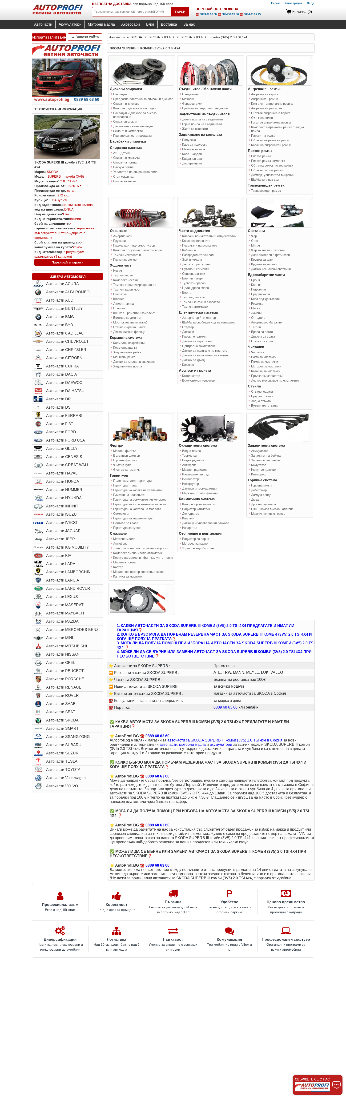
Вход (310, 3)
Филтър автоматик (126, 469)
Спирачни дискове (126, 103)
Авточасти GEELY (62, 448)
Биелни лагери (192, 278)
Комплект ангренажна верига (272, 103)
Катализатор (191, 376)
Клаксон (188, 365)
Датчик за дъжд (193, 360)
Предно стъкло (262, 396)
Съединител (191, 94)
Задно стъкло (261, 401)
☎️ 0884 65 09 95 (250, 14)
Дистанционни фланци (129, 332)
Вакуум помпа (123, 167)
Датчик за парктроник (197, 341)
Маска (255, 308)
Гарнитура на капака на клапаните (137, 490)
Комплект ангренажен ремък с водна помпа (277, 129)
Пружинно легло (125, 259)
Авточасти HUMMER (64, 490)
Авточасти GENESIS (64, 457)
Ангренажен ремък (264, 99)
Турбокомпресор (193, 283)
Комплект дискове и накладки (134, 108)
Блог (150, 24)
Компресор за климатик (199, 504)
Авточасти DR (58, 399)
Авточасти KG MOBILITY (67, 547)
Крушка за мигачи (264, 264)
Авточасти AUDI (60, 300)
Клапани (188, 518)
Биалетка (120, 294)
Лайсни (256, 313)
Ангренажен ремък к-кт (267, 108)
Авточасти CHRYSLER (66, 350)
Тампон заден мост (127, 289)
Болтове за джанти (127, 317)
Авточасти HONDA (62, 481)
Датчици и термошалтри (199, 488)
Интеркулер (190, 484)
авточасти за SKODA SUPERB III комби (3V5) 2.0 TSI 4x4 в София (224, 740)
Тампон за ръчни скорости (201, 302)
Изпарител (189, 528)
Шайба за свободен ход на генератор (208, 322)
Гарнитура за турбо (127, 528)
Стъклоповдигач (262, 391)
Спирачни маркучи (126, 157)
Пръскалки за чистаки (266, 376)
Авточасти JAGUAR (63, 531)
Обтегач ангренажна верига (270, 113)
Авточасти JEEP (60, 539)
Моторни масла (101, 24)
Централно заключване (199, 346)
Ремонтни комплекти (128, 131)
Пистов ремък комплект (268, 161)
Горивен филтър (125, 460)
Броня (255, 280)
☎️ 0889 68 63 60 (206, 14)
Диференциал (192, 163)
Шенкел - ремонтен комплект (134, 313)
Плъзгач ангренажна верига (271, 122)
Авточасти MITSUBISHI (66, 646)
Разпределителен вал (198, 255)
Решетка (257, 303)
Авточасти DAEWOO (64, 383)
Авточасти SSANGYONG (68, 737)
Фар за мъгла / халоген (268, 250)
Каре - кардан (192, 154)
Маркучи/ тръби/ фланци (199, 493)
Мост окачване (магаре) (130, 322)
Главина (119, 308)
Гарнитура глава (125, 485)
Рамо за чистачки (263, 357)
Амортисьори (122, 236)
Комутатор (258, 465)
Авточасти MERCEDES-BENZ (72, 630)
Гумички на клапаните (129, 495)
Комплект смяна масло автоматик (137, 553)
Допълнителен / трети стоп (270, 255)
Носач (117, 270)
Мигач (255, 245)
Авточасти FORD (61, 432)
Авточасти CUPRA (62, 366)
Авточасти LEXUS (62, 597)
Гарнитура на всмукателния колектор (139, 499)
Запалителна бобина (266, 455)
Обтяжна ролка (262, 118)
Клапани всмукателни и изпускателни (209, 236)
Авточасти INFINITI (62, 506)
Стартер (188, 327)
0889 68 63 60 (225, 707)
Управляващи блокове (198, 548)
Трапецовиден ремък (266, 190)
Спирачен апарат (125, 121)
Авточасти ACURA (62, 284)
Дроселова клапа (263, 504)
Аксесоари (130, 24)
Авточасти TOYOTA (63, 770)
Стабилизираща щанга (129, 327)
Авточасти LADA (60, 564)
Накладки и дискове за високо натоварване (135, 115)
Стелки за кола (262, 341)
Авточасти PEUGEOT (65, 671)
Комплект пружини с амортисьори (137, 250)
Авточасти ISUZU (61, 514)
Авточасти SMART (62, 728)
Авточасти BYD (59, 325)
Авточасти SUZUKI (62, 753)
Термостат (189, 455)
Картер (118, 567)
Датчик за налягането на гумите (205, 355)
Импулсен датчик (263, 469)
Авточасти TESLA (61, 761)
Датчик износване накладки (133, 126)
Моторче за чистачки (266, 366)
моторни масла (192, 744)
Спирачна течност (126, 181)
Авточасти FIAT (59, 424)
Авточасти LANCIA (62, 580)
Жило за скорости (195, 129)
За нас (189, 24)
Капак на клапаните (196, 241)
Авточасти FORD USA (65, 440)
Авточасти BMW (60, 317)
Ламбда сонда (261, 495)
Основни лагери (193, 273)
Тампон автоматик (195, 306)
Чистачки (257, 352)
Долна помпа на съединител (202, 119)
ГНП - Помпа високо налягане (272, 509)
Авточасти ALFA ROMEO (67, 292)
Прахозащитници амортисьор (134, 245)
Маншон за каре (193, 149)
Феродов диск (192, 103)
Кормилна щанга (125, 347)
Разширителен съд (195, 474)
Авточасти (43, 24)
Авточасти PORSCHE (65, 679)
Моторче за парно (195, 543)
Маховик (188, 99)
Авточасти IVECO (61, 523)
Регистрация (293, 3)
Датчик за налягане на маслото (204, 350)
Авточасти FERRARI (64, 416)
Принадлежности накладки (132, 135)
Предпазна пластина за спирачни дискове (143, 99)
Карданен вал (192, 158)
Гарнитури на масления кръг (133, 518)
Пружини (119, 241)
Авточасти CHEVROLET (67, 341)
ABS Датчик (121, 153)
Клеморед (258, 474)
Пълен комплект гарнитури (132, 480)
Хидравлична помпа (127, 366)
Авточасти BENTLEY (64, 309)
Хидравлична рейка (127, 352)
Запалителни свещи (265, 460)
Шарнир (118, 299)
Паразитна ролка (263, 135)
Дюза (255, 499)
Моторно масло (124, 539)
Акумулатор (259, 451)
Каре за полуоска (194, 144)
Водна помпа (191, 451)
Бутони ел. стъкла (264, 405)
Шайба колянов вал (265, 179)
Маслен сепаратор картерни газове (138, 572)
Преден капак (260, 294)
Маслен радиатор (194, 469)
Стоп (254, 241)
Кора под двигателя (265, 299)
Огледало (258, 317)
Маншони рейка (124, 357)
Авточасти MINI (59, 638)
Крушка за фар (262, 259)
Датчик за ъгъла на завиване (134, 361)
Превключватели (194, 336)
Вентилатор (190, 479)
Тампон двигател (194, 297)
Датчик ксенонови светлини (271, 269)
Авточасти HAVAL (61, 473)
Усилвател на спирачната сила (135, 172)
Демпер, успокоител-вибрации (272, 175)
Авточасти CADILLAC (65, 333)
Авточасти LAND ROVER (68, 588)
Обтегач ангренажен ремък (270, 140)
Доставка (169, 24)
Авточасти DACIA (61, 374)
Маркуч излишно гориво (268, 513)
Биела (186, 292)
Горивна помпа (261, 485)
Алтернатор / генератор (199, 317)
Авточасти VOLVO (62, 786)
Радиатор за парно (195, 539)
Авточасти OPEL (60, 663)
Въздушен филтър (126, 455)
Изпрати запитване (49, 37)
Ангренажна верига (264, 94)
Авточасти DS (58, 407)
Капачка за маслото (127, 576)
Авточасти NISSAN (63, 654)
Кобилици (189, 250)
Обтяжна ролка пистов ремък (272, 165)
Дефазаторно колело (197, 264)
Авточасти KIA (58, 556)
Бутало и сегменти (195, 269)
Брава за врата (262, 332)
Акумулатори (70, 24)
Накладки (120, 94)
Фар (254, 236)
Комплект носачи (125, 280)
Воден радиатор (193, 460)
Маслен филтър (124, 451)
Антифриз (120, 543)
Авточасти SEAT (60, 712)
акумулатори (221, 744)
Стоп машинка (123, 176)
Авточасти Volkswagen (66, 778)
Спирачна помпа (125, 162)
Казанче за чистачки (265, 371)
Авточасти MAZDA (62, 621)
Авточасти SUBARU (63, 745)
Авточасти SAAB (61, 704)
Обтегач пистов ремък (267, 170)
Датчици (188, 332)
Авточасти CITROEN (64, 358)
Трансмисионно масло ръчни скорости (140, 548)
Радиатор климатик (196, 509)
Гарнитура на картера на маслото (137, 509)
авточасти (168, 744)
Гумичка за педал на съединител (205, 108)
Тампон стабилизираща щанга (134, 285)
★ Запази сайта (85, 37)
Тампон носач (123, 275)
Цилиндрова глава (195, 288)
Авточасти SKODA (62, 720)
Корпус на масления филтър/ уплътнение (143, 557)
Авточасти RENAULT (64, 687)
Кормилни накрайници (129, 343)
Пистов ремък (261, 156)
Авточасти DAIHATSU (65, 391)
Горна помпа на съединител (202, 124)
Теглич (256, 327)
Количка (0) (302, 12)
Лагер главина (123, 303)
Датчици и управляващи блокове (205, 523)
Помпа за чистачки (264, 361)
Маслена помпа (124, 562)
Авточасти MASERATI (65, 605)
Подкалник (258, 289)
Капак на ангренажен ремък (271, 145)
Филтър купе (122, 465)
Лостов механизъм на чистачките (275, 380)
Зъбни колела (192, 259)
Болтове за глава (125, 523)
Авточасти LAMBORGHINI (69, 572)
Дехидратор (190, 513)
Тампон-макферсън (127, 255)
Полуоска (189, 140)
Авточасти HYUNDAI (64, 498)
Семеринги (121, 513)
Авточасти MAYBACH (65, 613)
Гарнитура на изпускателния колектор (140, 504)
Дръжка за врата (263, 336)
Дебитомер (259, 490)
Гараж (275, 3)
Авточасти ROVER (62, 695)
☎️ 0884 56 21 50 (228, 14)
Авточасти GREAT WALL (67, 465)
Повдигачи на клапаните (199, 245)
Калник (256, 285)
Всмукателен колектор (198, 380)
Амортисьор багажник (266, 322)
